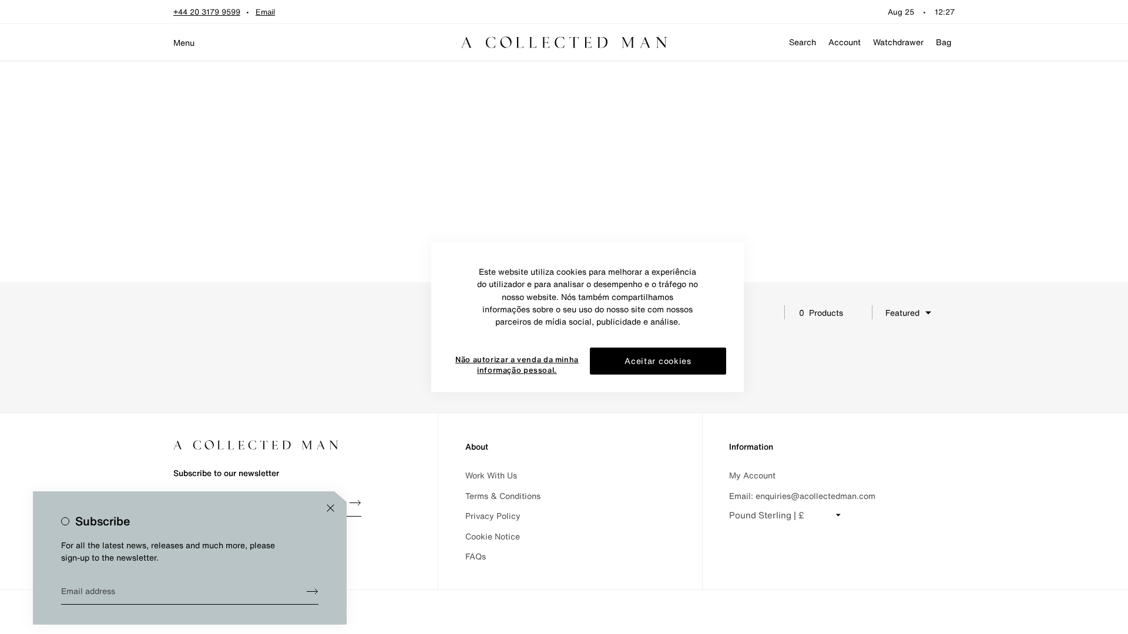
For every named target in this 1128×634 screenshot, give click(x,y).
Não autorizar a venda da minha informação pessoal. (517, 365)
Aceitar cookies (658, 361)
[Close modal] (330, 508)
